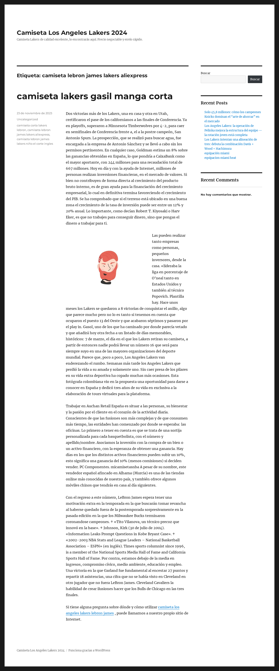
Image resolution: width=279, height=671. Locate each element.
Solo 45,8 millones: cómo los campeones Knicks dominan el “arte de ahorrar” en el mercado (232, 116)
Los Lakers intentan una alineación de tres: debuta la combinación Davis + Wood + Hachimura (230, 144)
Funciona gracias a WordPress (89, 650)
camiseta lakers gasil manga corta (95, 96)
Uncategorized (27, 119)
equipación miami (216, 153)
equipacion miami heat (220, 158)
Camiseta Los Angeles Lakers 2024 (72, 32)
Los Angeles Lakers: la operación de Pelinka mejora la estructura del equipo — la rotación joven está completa (233, 130)
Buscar (205, 73)
